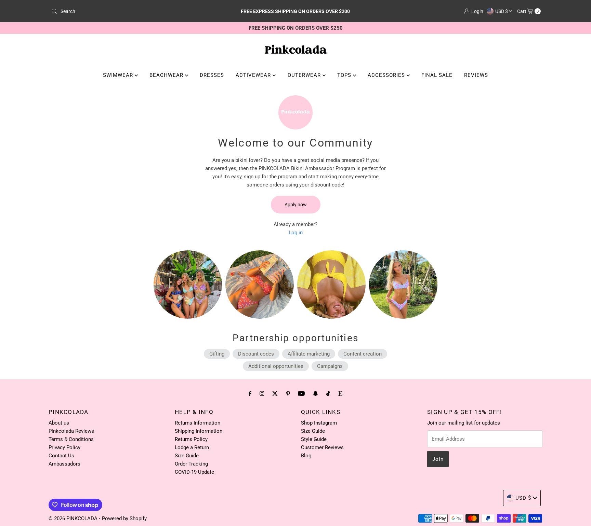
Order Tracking (191, 464)
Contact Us (61, 456)
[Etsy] (340, 393)
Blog (306, 456)
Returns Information (197, 423)
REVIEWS (476, 75)
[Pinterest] (288, 393)
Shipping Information (198, 431)
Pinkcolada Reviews (71, 431)
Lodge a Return (192, 447)
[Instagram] (262, 393)
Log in (296, 233)
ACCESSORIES (387, 75)
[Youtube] (301, 393)
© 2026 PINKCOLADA (74, 518)
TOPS (345, 75)
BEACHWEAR (167, 75)
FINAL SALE (436, 75)
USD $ (502, 11)
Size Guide (187, 456)
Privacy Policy (64, 447)
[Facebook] (250, 393)
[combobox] (129, 11)
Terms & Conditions (71, 439)
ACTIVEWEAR (254, 75)
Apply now (296, 204)
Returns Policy (191, 439)
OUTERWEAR (305, 75)
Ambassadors (64, 464)
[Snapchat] (315, 393)
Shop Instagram (319, 423)
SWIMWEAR (119, 75)
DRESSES (212, 75)
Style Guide (314, 439)
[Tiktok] (328, 393)
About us (59, 423)
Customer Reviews (322, 447)
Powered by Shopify (124, 518)
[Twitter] (275, 393)
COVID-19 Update (194, 472)
